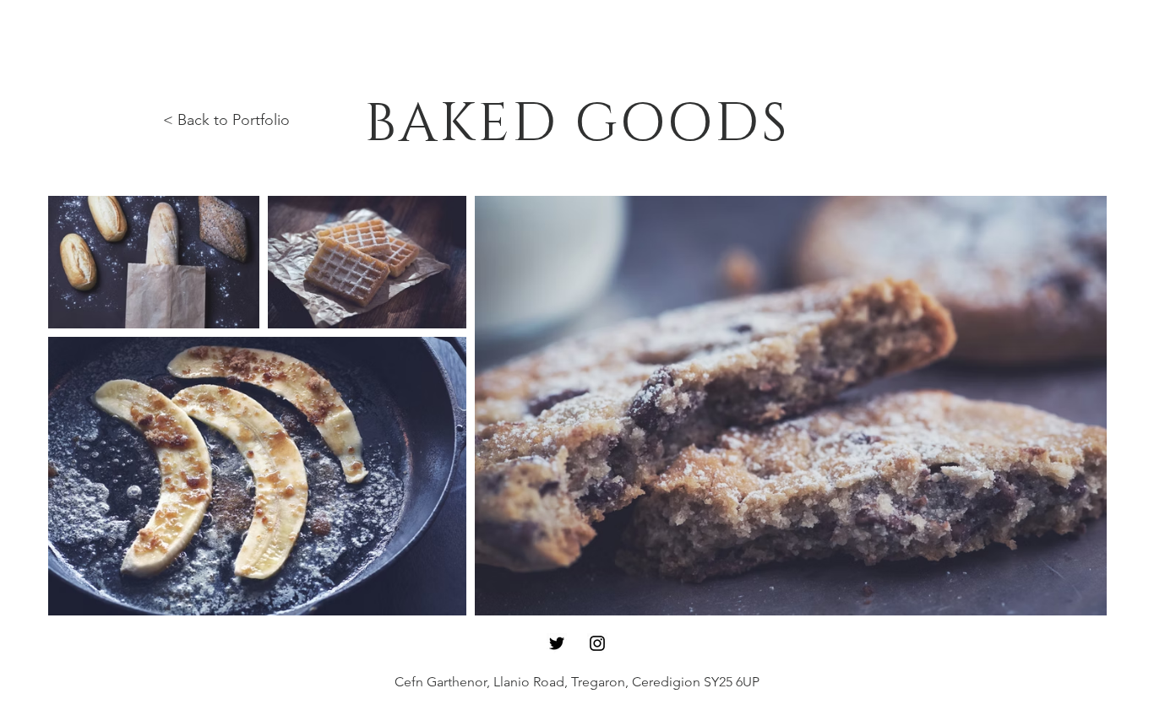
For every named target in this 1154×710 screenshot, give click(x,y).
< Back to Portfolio (226, 120)
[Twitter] (557, 643)
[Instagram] (597, 643)
